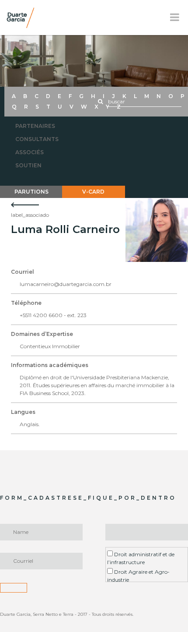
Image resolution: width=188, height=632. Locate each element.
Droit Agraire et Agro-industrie (138, 575)
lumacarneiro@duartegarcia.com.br (65, 284)
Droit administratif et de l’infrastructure (140, 558)
